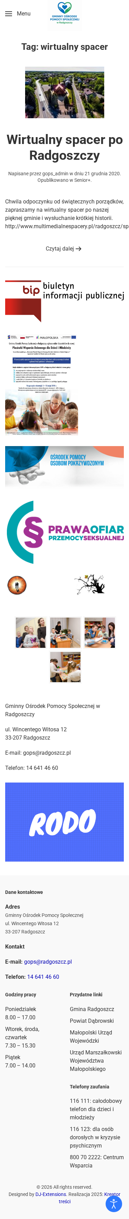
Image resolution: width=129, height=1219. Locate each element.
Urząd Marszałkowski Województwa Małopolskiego (96, 1060)
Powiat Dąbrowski (92, 1021)
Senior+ (82, 180)
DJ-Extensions (50, 1194)
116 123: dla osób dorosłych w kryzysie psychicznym (95, 1137)
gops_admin (55, 173)
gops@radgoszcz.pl (48, 961)
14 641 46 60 (43, 977)
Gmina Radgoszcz (92, 1009)
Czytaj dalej (60, 248)
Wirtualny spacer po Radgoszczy (65, 147)
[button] (18, 13)
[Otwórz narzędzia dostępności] (114, 1204)
